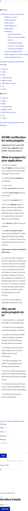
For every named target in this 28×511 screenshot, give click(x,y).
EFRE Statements (10, 20)
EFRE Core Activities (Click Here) (13, 14)
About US (5, 69)
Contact (4, 89)
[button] (14, 10)
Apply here (15, 148)
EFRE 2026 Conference (9, 83)
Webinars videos (7, 80)
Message (3, 439)
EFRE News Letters (11, 17)
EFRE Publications (11, 26)
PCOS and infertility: (14, 34)
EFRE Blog (8, 32)
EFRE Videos (9, 29)
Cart (3, 86)
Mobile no (3, 436)
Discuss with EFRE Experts (13, 52)
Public (4, 75)
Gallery (4, 72)
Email (2, 432)
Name (2, 428)
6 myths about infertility (15, 49)
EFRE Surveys (9, 23)
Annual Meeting (7, 78)
